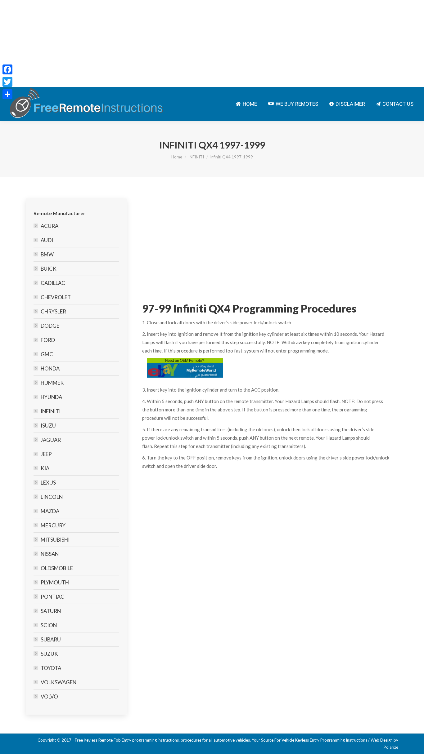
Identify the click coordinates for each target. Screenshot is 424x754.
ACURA (49, 226)
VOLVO (49, 696)
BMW (47, 254)
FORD (48, 340)
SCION (49, 625)
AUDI (47, 240)
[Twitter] (7, 82)
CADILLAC (53, 283)
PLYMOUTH (55, 582)
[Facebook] (7, 69)
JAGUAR (51, 440)
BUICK (48, 268)
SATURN (51, 611)
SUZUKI (50, 653)
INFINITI (196, 156)
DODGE (50, 325)
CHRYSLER (53, 311)
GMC (47, 354)
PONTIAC (52, 596)
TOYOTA (51, 668)
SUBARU (51, 639)
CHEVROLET (56, 297)
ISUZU (48, 425)
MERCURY (53, 525)
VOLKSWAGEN (58, 682)
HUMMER (52, 382)
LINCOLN (52, 497)
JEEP (46, 454)
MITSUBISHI (55, 539)
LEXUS (48, 482)
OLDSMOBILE (57, 568)
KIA (45, 468)
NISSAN (50, 554)
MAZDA (50, 511)
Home (176, 156)
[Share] (7, 94)
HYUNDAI (52, 397)
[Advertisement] (186, 43)
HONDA (50, 368)
